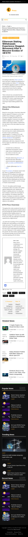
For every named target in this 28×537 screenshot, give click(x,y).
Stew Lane (6, 56)
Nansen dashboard (7, 137)
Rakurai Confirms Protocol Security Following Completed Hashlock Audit (13, 1)
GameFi (13, 419)
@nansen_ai (20, 158)
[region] (14, 524)
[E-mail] (5, 285)
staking (12, 295)
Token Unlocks (18, 79)
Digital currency (14, 38)
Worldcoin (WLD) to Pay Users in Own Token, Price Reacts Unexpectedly (17, 372)
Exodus (5, 295)
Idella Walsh (13, 329)
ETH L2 (15, 293)
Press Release (15, 399)
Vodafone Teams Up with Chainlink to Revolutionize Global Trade (17, 336)
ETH (17, 83)
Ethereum (21, 293)
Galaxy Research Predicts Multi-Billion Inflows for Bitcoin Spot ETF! (17, 353)
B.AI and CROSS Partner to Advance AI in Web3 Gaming (18, 417)
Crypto (5, 38)
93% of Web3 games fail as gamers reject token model (18, 427)
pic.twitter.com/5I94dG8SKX (15, 163)
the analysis (9, 171)
